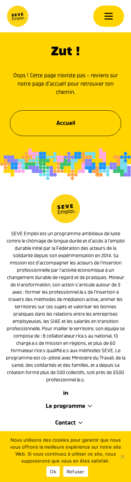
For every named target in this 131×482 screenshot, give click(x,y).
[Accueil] (17, 16)
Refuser (76, 471)
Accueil (65, 123)
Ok (53, 471)
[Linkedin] (65, 392)
